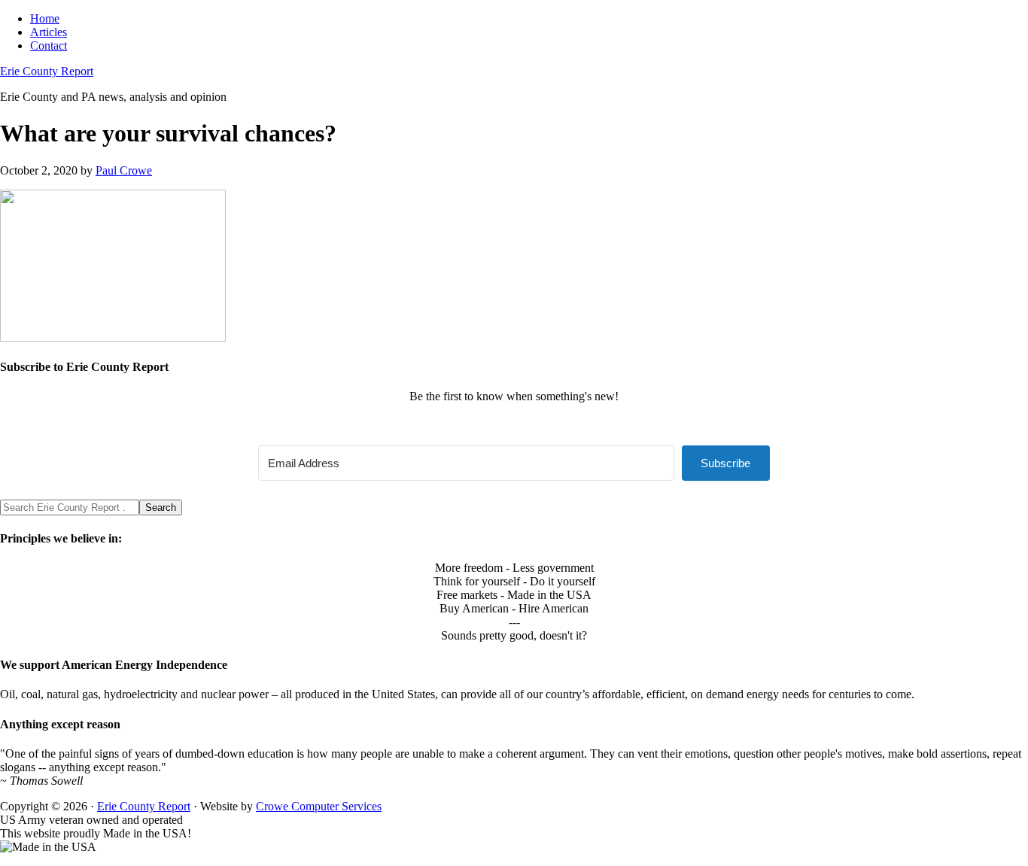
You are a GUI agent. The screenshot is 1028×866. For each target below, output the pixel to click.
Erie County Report (46, 71)
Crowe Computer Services (319, 806)
